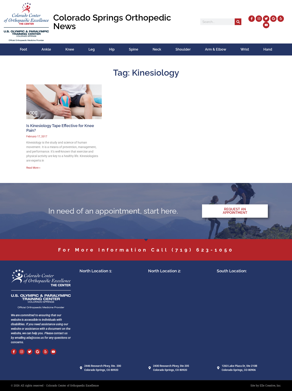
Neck (157, 49)
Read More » (33, 167)
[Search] (238, 21)
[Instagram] (259, 18)
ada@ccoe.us (35, 337)
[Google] (273, 18)
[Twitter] (266, 18)
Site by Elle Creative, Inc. (266, 385)
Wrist (244, 49)
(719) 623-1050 (203, 250)
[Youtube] (266, 25)
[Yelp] (280, 18)
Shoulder (183, 49)
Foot (23, 49)
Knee (69, 49)
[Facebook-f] (251, 18)
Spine (133, 49)
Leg (91, 49)
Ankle (46, 49)
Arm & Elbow (215, 49)
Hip (112, 49)
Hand (267, 49)
